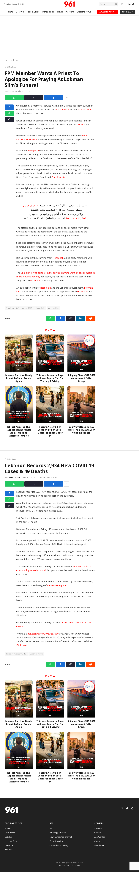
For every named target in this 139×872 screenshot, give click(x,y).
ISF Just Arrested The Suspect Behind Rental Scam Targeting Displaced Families (19, 431)
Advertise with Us (107, 12)
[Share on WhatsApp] (14, 97)
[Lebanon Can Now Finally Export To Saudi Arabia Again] (19, 353)
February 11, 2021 (77, 218)
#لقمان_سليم (30, 205)
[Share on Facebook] (53, 97)
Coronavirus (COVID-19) (16, 654)
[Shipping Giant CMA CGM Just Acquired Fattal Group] (81, 353)
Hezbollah (58, 257)
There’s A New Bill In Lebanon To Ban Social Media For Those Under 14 (50, 431)
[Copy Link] (33, 97)
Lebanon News (36, 654)
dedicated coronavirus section (42, 633)
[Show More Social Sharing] (66, 97)
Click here (21, 645)
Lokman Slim (62, 109)
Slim (80, 124)
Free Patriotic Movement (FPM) (19, 308)
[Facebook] (9, 107)
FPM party (33, 150)
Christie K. (11, 91)
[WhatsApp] (9, 113)
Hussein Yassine (13, 477)
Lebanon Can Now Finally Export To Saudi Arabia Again (18, 378)
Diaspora (69, 11)
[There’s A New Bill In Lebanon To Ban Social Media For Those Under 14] (50, 404)
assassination (84, 109)
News (10, 11)
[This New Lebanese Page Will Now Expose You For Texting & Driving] (50, 353)
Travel (60, 11)
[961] (69, 4)
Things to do (48, 11)
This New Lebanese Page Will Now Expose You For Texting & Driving (50, 378)
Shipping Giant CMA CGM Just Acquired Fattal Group (81, 378)
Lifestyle (20, 11)
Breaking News (84, 11)
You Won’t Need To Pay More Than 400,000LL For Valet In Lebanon (81, 430)
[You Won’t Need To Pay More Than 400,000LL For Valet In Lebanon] (81, 404)
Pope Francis (58, 177)
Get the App (127, 12)
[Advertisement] (69, 37)
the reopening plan (57, 585)
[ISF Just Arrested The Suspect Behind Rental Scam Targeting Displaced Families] (19, 404)
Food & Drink (33, 11)
